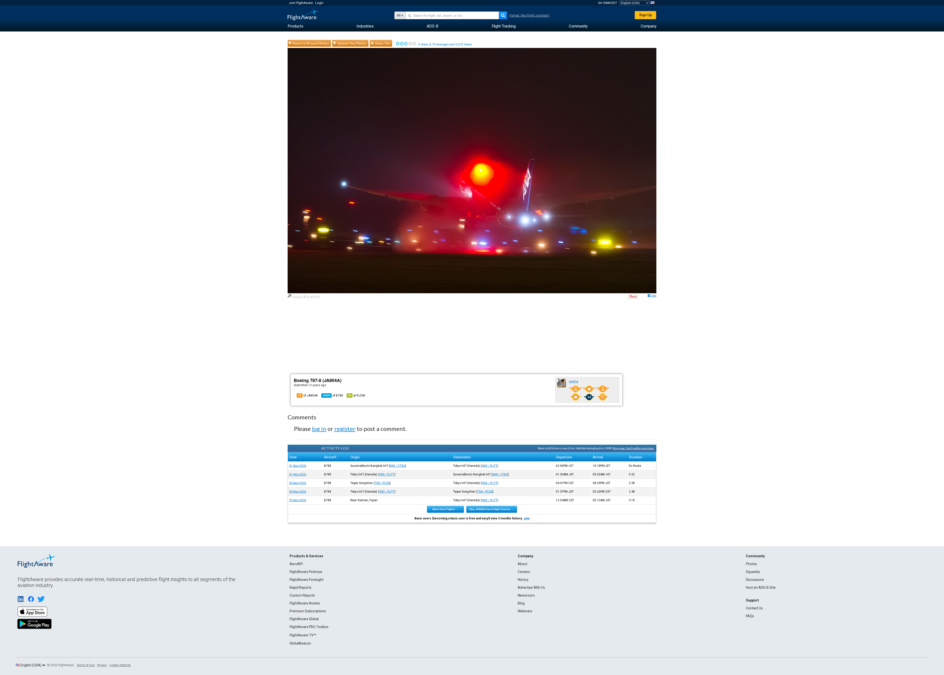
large (309, 296)
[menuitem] (295, 26)
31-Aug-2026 (297, 466)
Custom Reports (302, 595)
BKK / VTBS (397, 466)
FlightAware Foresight (307, 580)
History (523, 580)
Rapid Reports (300, 587)
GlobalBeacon (300, 643)
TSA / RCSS (382, 483)
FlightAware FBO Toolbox (309, 627)
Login (319, 3)
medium (297, 296)
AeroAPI (296, 564)
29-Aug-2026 (297, 500)
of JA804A (308, 395)
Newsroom (526, 595)
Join (526, 518)
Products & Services (306, 556)
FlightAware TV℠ (303, 635)
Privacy (102, 665)
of (333, 395)
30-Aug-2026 (297, 483)
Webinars (525, 611)
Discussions (755, 580)
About (522, 564)
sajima (573, 381)
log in (319, 428)
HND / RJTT (489, 466)
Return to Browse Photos (311, 43)
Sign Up (645, 15)
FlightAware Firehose (306, 572)
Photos (751, 564)
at (356, 395)
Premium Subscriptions (308, 611)
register (344, 428)
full (318, 296)
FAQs (750, 616)
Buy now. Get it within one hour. (633, 448)
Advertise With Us (531, 587)
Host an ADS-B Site (761, 587)
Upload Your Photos (352, 43)
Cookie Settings (120, 665)
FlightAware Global (304, 619)
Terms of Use (85, 665)
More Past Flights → (445, 509)
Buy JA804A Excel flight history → (492, 509)
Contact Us (754, 608)
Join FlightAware (301, 3)
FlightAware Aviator (305, 603)
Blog (521, 603)
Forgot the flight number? (530, 15)
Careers (524, 572)
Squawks (753, 572)
